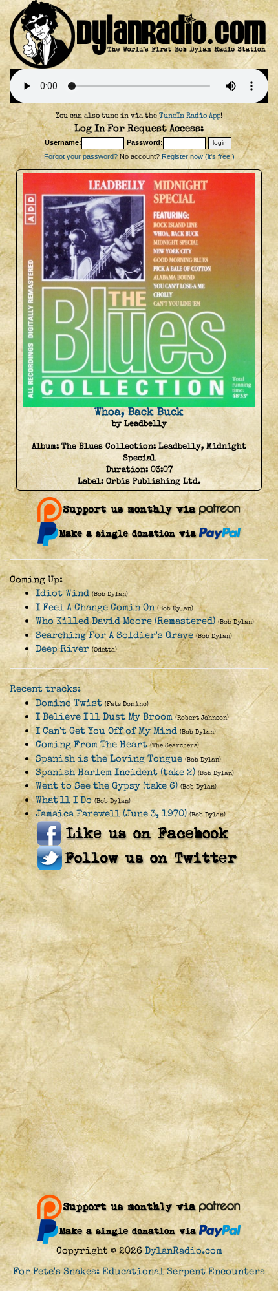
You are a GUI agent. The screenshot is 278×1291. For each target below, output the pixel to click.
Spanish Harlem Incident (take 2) (115, 772)
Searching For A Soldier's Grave (114, 635)
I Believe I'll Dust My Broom (104, 716)
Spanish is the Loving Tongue (109, 758)
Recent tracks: (45, 689)
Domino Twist (69, 703)
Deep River (62, 649)
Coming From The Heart (91, 744)
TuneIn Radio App (189, 115)
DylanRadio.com (183, 1250)
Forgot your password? (81, 156)
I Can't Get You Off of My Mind (106, 731)
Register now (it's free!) (198, 156)
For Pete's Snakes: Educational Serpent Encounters (139, 1271)
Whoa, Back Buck (139, 412)
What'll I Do (64, 800)
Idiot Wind (62, 593)
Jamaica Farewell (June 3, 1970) (111, 813)
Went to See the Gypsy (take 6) (107, 786)
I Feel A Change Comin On (95, 607)
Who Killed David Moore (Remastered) (125, 621)
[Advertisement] (139, 1023)
